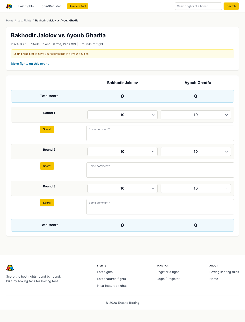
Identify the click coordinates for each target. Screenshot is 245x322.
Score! (47, 129)
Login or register (23, 53)
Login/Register (50, 6)
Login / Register (168, 279)
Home (9, 20)
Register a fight (77, 6)
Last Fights (24, 20)
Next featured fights (112, 286)
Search (231, 6)
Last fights (26, 6)
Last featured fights (111, 279)
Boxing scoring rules (224, 272)
